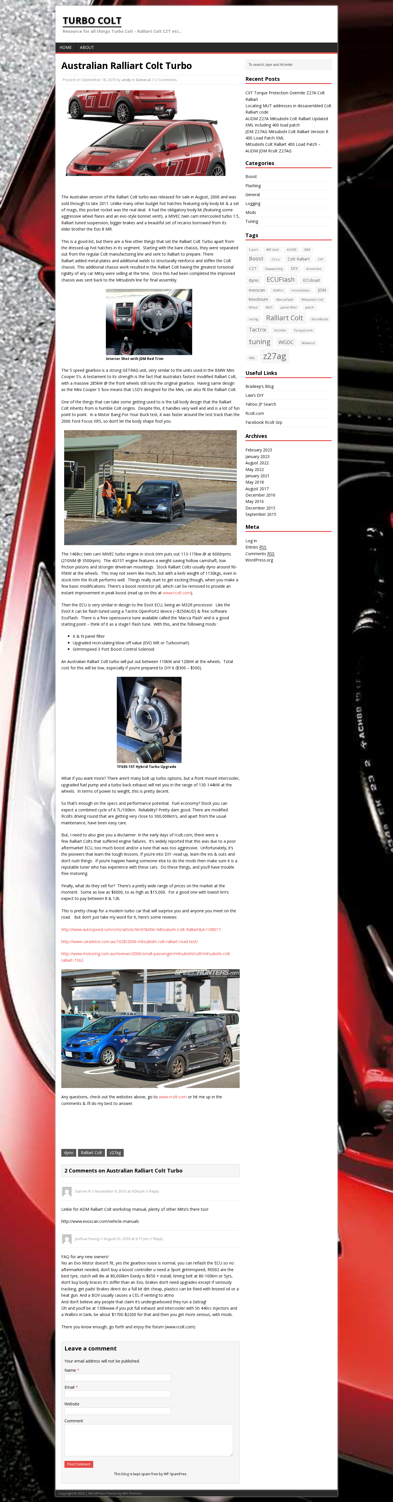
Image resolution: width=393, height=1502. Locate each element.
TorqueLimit (303, 330)
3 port (253, 250)
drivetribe (313, 269)
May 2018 (254, 482)
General (143, 79)
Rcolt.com (254, 413)
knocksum (258, 299)
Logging (252, 203)
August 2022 (257, 462)
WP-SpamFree (175, 1474)
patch (309, 307)
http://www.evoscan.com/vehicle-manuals (100, 1221)
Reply (154, 1191)
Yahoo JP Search (260, 404)
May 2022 (254, 469)
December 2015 (260, 508)
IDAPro (278, 290)
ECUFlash (281, 279)
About (87, 47)
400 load (272, 250)
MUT (269, 307)
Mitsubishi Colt (312, 300)
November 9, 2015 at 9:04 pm (120, 1191)
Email (70, 1387)
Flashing (253, 185)
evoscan (257, 290)
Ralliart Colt (91, 1152)
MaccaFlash (284, 300)
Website (71, 1404)
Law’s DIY (254, 395)
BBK (307, 250)
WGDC (286, 342)
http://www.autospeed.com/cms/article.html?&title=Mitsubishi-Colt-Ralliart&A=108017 (141, 929)
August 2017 (257, 488)
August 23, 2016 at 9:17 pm (126, 1238)
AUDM (291, 250)
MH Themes (132, 1493)
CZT (253, 268)
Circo (276, 259)
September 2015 (260, 514)
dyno (68, 1152)
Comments (259, 553)
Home (66, 47)
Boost (251, 176)
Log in (251, 540)
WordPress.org (259, 560)
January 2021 (257, 475)
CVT (320, 259)
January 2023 (257, 456)
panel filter (289, 307)
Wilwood (308, 343)
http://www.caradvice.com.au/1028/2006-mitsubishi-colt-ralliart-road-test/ (129, 941)
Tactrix (257, 329)
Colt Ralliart (299, 259)
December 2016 (260, 495)
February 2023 (258, 450)
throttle (280, 330)
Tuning (251, 221)
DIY (294, 268)
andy (126, 79)
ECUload (311, 280)
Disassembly (274, 269)
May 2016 (254, 501)
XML (252, 358)
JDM (322, 290)
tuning (259, 341)
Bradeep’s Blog (259, 386)
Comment (73, 1421)
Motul (253, 307)
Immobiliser (300, 290)
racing (253, 319)
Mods (250, 212)
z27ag (115, 1152)
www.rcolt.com (177, 592)
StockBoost (319, 319)
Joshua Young (87, 1238)
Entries (255, 547)
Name (70, 1370)
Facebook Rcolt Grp (263, 422)
